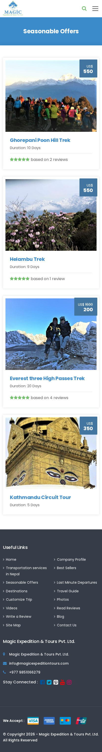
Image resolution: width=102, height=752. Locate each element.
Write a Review (18, 616)
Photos (63, 599)
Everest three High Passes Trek (47, 378)
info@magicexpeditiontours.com (39, 663)
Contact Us (66, 625)
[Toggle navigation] (93, 8)
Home (11, 559)
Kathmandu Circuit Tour (40, 497)
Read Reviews (68, 608)
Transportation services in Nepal (26, 571)
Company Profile (71, 559)
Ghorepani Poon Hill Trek (40, 140)
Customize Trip (19, 599)
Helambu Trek (27, 259)
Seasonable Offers (22, 582)
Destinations (16, 591)
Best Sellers (66, 567)
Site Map (13, 625)
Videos (11, 608)
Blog (60, 616)
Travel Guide (68, 591)
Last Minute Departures (77, 582)
